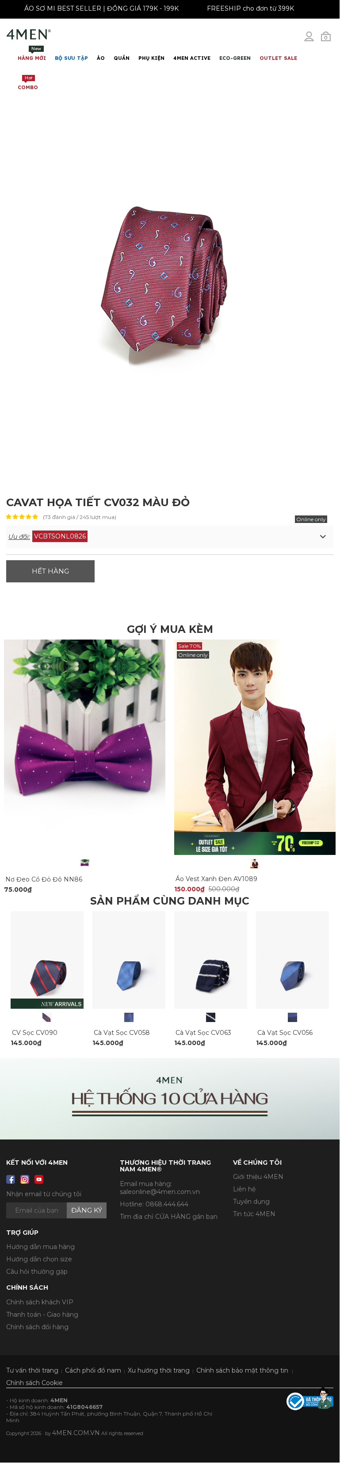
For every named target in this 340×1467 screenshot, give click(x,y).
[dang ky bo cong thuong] (310, 1401)
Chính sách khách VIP (39, 1302)
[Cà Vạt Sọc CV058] (128, 1017)
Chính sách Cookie (34, 1383)
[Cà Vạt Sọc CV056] (292, 1017)
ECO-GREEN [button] (235, 58)
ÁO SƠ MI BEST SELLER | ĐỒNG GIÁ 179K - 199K (105, 8)
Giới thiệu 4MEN (258, 1177)
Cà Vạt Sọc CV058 (122, 1033)
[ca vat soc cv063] (210, 960)
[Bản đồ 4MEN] (170, 1098)
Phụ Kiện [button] (151, 58)
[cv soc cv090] (47, 960)
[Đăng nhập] (315, 40)
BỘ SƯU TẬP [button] (71, 58)
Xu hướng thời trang (159, 1370)
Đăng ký (86, 1210)
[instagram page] (24, 1179)
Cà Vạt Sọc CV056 (285, 1033)
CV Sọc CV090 (34, 1033)
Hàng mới (32, 53)
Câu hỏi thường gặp (37, 1272)
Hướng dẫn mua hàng (40, 1247)
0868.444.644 (166, 1204)
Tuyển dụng (251, 1202)
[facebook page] (10, 1179)
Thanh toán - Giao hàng (42, 1315)
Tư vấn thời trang (32, 1370)
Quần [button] (122, 58)
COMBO (28, 82)
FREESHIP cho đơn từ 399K (254, 8)
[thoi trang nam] (29, 34)
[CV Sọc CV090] (47, 1017)
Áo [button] (101, 58)
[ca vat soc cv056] (292, 960)
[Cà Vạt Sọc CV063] (210, 1017)
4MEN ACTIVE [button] (191, 58)
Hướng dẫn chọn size (39, 1259)
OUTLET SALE (278, 58)
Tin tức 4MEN (254, 1214)
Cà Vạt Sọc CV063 (203, 1033)
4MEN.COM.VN (76, 1433)
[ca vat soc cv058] (128, 960)
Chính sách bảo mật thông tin (242, 1370)
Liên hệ (244, 1189)
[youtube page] (38, 1179)
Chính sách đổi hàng (37, 1327)
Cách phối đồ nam (93, 1370)
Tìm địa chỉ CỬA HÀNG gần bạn (169, 1217)
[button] (169, 537)
